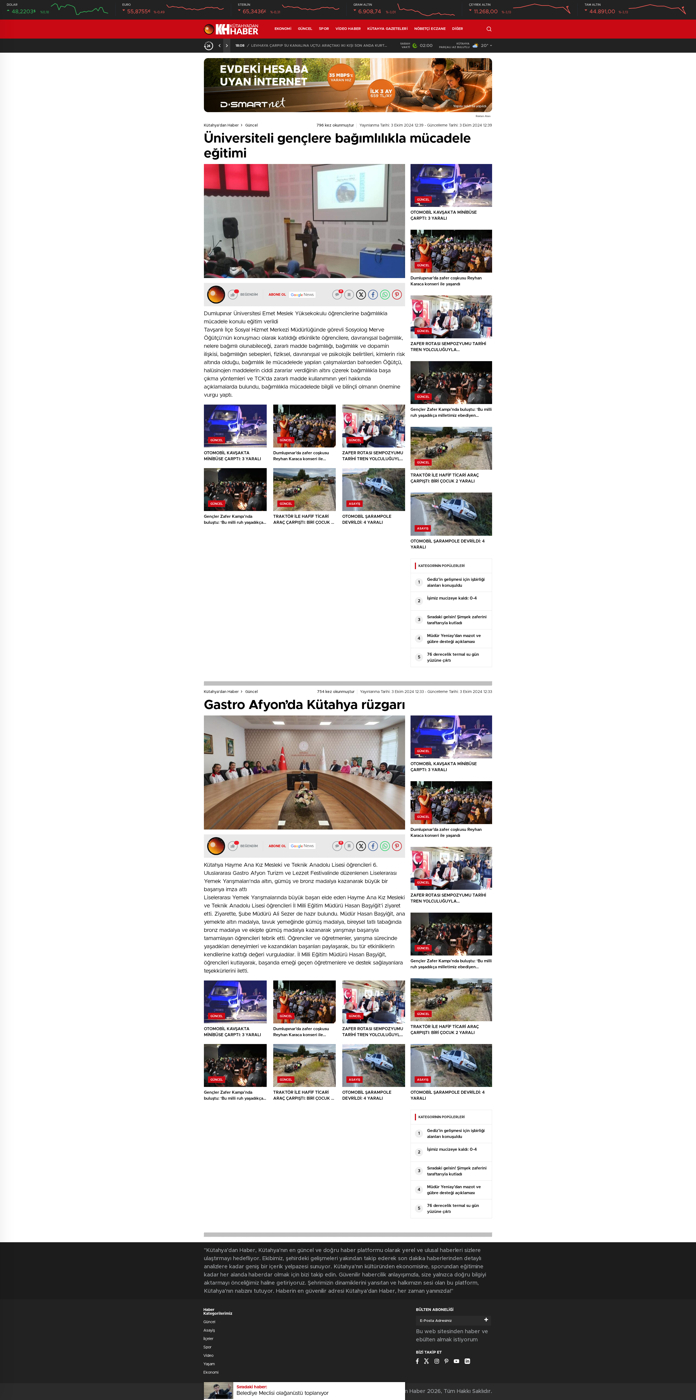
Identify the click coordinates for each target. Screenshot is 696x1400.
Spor (324, 29)
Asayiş (209, 1330)
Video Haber (348, 29)
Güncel (305, 29)
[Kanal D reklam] (348, 85)
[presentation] (219, 46)
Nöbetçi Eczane (430, 29)
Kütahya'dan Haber (221, 125)
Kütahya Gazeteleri (387, 29)
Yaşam (209, 1364)
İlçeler (208, 1339)
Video (208, 1356)
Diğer (457, 29)
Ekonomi (283, 29)
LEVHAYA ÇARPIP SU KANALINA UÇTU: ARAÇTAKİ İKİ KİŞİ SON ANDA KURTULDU (319, 46)
